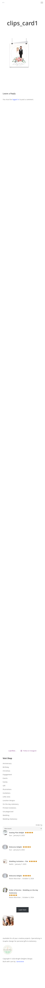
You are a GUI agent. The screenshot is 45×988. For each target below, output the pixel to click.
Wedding (6, 815)
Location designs (9, 800)
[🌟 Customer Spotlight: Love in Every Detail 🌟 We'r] (9, 181)
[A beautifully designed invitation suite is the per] (9, 563)
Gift (4, 786)
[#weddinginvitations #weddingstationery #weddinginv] (36, 422)
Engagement (7, 775)
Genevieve (20, 961)
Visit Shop (7, 758)
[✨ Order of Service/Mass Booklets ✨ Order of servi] (22, 629)
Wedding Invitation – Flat (18, 861)
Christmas (6, 771)
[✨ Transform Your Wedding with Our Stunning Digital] (22, 458)
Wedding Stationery (10, 819)
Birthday (6, 767)
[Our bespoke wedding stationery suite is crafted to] (36, 169)
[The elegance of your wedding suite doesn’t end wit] (22, 300)
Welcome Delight (15, 847)
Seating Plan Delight (16, 833)
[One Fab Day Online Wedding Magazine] (8, 956)
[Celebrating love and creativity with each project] (22, 157)
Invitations (6, 793)
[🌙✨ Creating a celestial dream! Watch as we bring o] (36, 299)
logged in (15, 99)
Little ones (6, 797)
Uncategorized (8, 812)
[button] (42, 3)
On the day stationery (11, 804)
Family (5, 782)
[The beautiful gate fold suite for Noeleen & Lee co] (9, 448)
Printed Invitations (9, 808)
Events (5, 778)
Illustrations (7, 789)
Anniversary (7, 763)
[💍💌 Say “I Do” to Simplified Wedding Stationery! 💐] (36, 602)
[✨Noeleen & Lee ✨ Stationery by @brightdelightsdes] (9, 327)
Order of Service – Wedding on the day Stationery (23, 891)
